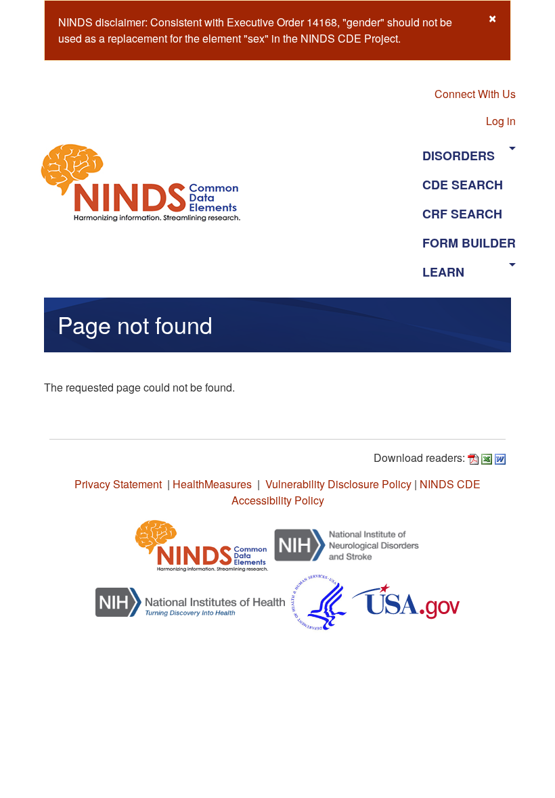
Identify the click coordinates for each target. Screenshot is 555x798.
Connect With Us (475, 93)
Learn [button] (443, 272)
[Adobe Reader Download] (473, 457)
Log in (501, 120)
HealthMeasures (212, 484)
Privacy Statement (118, 484)
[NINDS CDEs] (201, 543)
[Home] (146, 182)
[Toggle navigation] (337, 181)
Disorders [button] (458, 155)
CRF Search (462, 213)
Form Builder (469, 243)
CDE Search (462, 184)
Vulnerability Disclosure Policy (338, 484)
